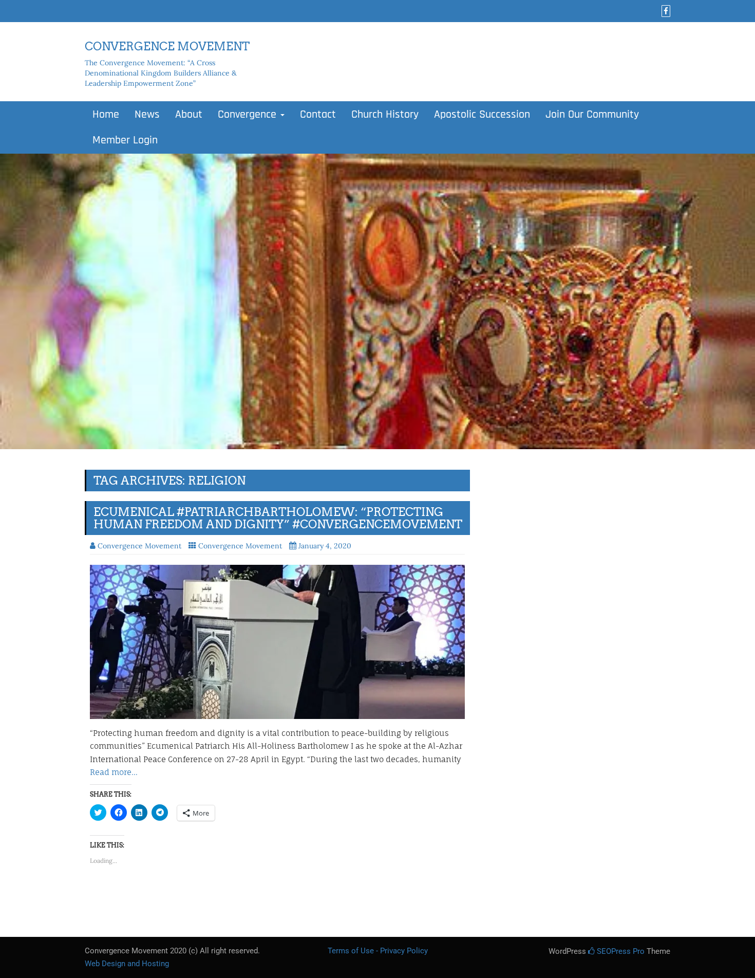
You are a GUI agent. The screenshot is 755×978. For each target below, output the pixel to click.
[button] (277, 642)
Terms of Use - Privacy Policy (378, 950)
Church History (385, 114)
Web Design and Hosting (127, 963)
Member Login (125, 140)
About (188, 114)
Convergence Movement (240, 545)
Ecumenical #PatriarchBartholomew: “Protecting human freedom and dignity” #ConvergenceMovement (277, 518)
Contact (318, 114)
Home (105, 114)
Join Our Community (592, 114)
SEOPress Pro (620, 951)
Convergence (248, 114)
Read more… (114, 772)
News (147, 114)
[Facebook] (664, 11)
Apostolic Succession (482, 114)
